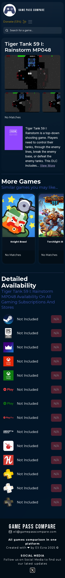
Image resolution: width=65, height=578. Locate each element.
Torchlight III (55, 241)
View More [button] (47, 165)
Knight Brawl (18, 241)
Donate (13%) (12, 21)
